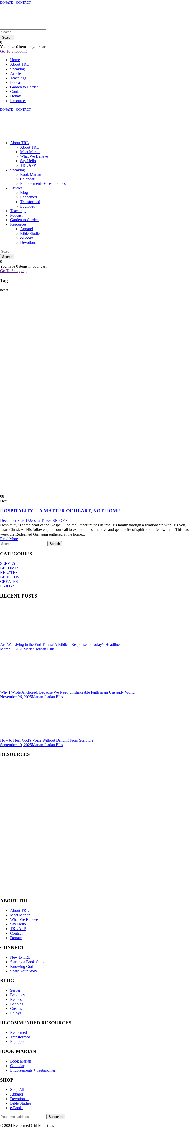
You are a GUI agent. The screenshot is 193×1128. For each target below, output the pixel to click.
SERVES (7, 563)
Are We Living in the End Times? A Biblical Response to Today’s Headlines (60, 644)
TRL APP (28, 165)
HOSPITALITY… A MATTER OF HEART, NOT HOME (60, 510)
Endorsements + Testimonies (43, 183)
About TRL (19, 64)
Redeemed (28, 197)
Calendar (27, 179)
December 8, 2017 (14, 520)
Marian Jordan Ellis (38, 649)
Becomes (17, 995)
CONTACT (23, 2)
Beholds (16, 1004)
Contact (16, 91)
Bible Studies (30, 233)
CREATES (9, 581)
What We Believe (34, 156)
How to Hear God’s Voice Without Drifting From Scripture (46, 740)
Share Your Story (23, 971)
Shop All (17, 1089)
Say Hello (28, 161)
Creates (16, 1008)
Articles (16, 73)
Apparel (26, 229)
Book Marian (30, 174)
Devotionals (29, 242)
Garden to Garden (24, 87)
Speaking (17, 69)
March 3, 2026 (11, 649)
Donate (16, 96)
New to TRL (20, 957)
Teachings (18, 78)
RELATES (9, 572)
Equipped (27, 206)
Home (15, 60)
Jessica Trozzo (40, 520)
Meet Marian (30, 152)
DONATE (6, 2)
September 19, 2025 (16, 745)
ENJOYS (60, 520)
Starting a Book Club (27, 962)
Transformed (30, 202)
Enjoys (15, 1013)
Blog (24, 192)
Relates (16, 999)
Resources (18, 100)
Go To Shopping (13, 51)
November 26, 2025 (16, 697)
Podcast (16, 82)
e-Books (26, 238)
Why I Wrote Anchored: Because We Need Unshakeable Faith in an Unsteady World (67, 692)
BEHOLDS (9, 577)
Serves (15, 990)
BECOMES (9, 568)
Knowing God (21, 966)
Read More (9, 539)
